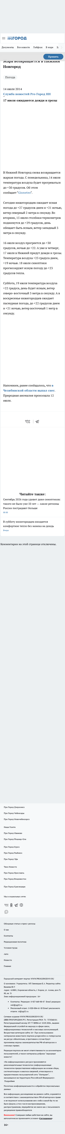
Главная (7, 966)
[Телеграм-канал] (16, 905)
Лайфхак (37, 47)
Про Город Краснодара (14, 886)
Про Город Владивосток (15, 879)
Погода (10, 77)
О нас (6, 929)
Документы (8, 47)
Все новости (23, 47)
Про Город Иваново (13, 833)
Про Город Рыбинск (13, 853)
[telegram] (38, 421)
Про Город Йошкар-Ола (15, 839)
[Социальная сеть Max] (6, 911)
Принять (53, 56)
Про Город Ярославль (14, 873)
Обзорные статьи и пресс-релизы (19, 923)
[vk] (28, 421)
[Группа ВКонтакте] (6, 905)
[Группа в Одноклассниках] (11, 905)
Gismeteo (24, 193)
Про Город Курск (12, 847)
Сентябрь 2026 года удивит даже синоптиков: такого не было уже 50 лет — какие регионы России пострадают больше (31, 506)
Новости (8, 960)
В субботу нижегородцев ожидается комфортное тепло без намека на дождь (28, 526)
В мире (49, 47)
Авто (6, 954)
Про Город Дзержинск (14, 807)
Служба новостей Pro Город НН (27, 94)
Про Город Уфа (11, 859)
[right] (61, 47)
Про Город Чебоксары (14, 813)
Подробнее (9, 1081)
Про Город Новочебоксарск (17, 819)
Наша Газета (10, 827)
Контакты (8, 935)
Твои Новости (10, 867)
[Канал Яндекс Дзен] (21, 905)
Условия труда (10, 948)
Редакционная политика (15, 942)
